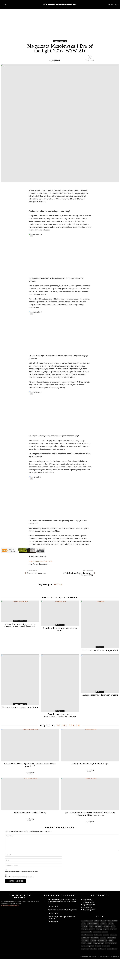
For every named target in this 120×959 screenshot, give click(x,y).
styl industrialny (99, 943)
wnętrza (94, 949)
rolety (111, 940)
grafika (107, 926)
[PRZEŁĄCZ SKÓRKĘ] (5, 4)
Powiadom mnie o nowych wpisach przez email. (19, 876)
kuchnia (92, 929)
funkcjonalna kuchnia (89, 909)
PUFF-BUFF (85, 940)
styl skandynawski (111, 943)
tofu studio (106, 946)
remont (94, 940)
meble (106, 932)
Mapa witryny (115, 956)
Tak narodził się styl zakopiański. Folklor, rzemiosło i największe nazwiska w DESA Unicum (62, 901)
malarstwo (98, 932)
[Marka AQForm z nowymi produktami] (20, 679)
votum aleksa (87, 906)
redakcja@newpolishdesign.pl (10, 905)
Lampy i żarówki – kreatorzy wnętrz (100, 695)
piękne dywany (87, 907)
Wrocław (102, 949)
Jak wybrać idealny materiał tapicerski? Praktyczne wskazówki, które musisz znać (90, 813)
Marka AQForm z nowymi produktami (20, 707)
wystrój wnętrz (112, 949)
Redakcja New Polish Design (88, 956)
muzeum (113, 934)
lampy (106, 929)
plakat (103, 937)
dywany (85, 926)
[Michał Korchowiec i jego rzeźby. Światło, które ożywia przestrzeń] (20, 611)
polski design (112, 937)
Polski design (20, 621)
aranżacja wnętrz (88, 920)
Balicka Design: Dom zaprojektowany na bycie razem (62, 917)
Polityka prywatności (104, 956)
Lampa (100, 929)
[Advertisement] (60, 23)
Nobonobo (86, 937)
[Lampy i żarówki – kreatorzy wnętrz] (100, 673)
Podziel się (3, 66)
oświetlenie (95, 937)
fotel (92, 926)
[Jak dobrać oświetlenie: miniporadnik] (100, 624)
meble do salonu (87, 934)
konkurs (85, 929)
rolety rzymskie (87, 911)
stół (84, 946)
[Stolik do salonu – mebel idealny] (30, 794)
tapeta (98, 946)
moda (106, 934)
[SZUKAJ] (118, 4)
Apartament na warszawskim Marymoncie (62, 910)
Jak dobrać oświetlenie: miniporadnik (100, 650)
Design (104, 920)
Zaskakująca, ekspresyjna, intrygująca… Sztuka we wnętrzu (60, 715)
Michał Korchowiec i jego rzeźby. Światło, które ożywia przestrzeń (20, 625)
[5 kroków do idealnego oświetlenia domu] (60, 613)
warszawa (86, 949)
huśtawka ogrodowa (89, 904)
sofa (90, 943)
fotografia (99, 926)
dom (84, 923)
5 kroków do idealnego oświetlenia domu (60, 629)
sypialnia (90, 946)
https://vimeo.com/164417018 (40, 561)
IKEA (113, 926)
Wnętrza (60, 624)
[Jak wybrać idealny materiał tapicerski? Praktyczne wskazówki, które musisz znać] (90, 794)
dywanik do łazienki (88, 902)
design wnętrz (113, 920)
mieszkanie (98, 934)
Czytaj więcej (53, 906)
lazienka (114, 929)
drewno (104, 923)
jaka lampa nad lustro (89, 901)
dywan (111, 923)
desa (97, 920)
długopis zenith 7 (88, 899)
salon (84, 943)
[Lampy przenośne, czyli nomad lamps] (90, 745)
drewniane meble (94, 923)
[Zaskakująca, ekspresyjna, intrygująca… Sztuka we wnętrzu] (60, 683)
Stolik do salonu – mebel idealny (30, 812)
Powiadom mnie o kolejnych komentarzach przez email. (22, 871)
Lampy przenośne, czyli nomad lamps (90, 763)
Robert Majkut (103, 940)
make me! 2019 (87, 932)
